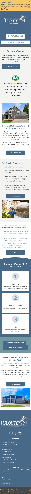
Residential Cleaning (8, 454)
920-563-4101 (15, 36)
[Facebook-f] (11, 433)
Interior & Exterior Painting (9, 444)
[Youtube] (20, 433)
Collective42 (19, 491)
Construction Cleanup (8, 462)
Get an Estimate (6, 483)
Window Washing (7, 447)
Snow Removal (6, 457)
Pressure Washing (7, 449)
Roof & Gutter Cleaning (8, 452)
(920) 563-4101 (6, 480)
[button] (15, 30)
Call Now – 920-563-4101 (15, 343)
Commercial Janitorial (8, 442)
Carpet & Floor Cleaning (9, 459)
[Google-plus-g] (15, 433)
